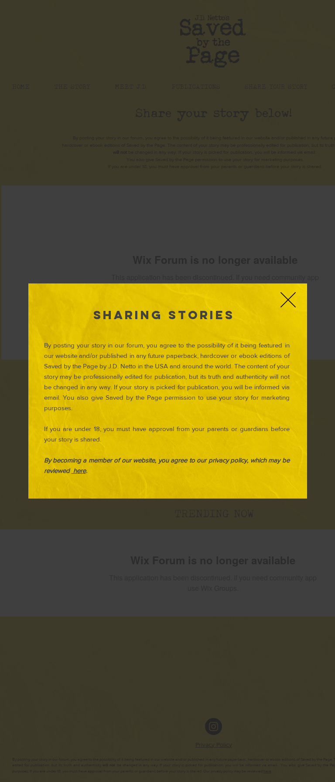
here (79, 470)
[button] (288, 299)
